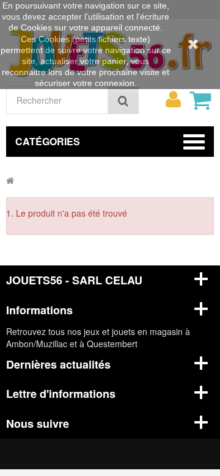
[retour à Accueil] (10, 180)
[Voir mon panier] (200, 100)
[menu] (173, 99)
